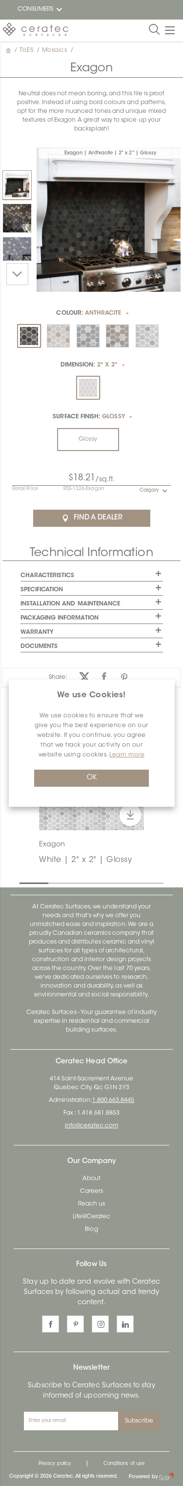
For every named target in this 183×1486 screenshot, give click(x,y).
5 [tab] (139, 882)
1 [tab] (24, 882)
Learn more (126, 755)
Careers (91, 1191)
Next (17, 274)
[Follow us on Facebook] (50, 1324)
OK (92, 778)
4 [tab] (111, 882)
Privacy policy (55, 1464)
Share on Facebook (104, 677)
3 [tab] (82, 882)
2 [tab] (53, 882)
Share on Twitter (84, 677)
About (91, 1179)
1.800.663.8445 (113, 1100)
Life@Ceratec (92, 1217)
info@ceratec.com (91, 1126)
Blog (91, 1229)
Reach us (91, 1204)
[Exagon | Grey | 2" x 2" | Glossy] (17, 251)
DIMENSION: (89, 365)
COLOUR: (88, 313)
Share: (58, 677)
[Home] (9, 50)
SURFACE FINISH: (88, 417)
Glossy (88, 439)
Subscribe (139, 1421)
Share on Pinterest (124, 677)
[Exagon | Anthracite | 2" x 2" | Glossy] (17, 185)
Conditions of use (123, 1464)
